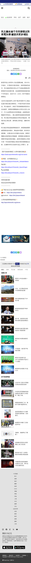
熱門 (19, 17)
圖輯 (15, 521)
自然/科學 (15, 508)
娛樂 (15, 518)
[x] (13, 529)
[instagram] (3, 529)
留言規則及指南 (2, 259)
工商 (15, 524)
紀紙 (15, 511)
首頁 (2, 17)
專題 (15, 493)
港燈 (7, 269)
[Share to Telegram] (16, 74)
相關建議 (4, 555)
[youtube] (17, 529)
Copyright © (5, 556)
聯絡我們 (11, 555)
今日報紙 (15, 473)
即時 (15, 17)
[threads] (10, 529)
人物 (15, 498)
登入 (17, 263)
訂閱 (27, 263)
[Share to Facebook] (12, 74)
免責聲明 (18, 555)
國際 (15, 483)
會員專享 (9, 17)
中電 (26, 269)
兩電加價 (20, 269)
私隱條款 (24, 555)
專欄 (15, 491)
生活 (15, 501)
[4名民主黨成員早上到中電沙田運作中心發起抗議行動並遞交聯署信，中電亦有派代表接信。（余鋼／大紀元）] (15, 47)
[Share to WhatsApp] (18, 74)
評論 (15, 496)
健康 (15, 503)
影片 (15, 476)
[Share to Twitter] (14, 74)
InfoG (15, 488)
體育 (15, 513)
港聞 (24, 17)
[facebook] (6, 529)
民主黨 (13, 269)
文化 (15, 506)
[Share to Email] (21, 74)
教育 (15, 516)
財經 (15, 486)
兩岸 (28, 17)
